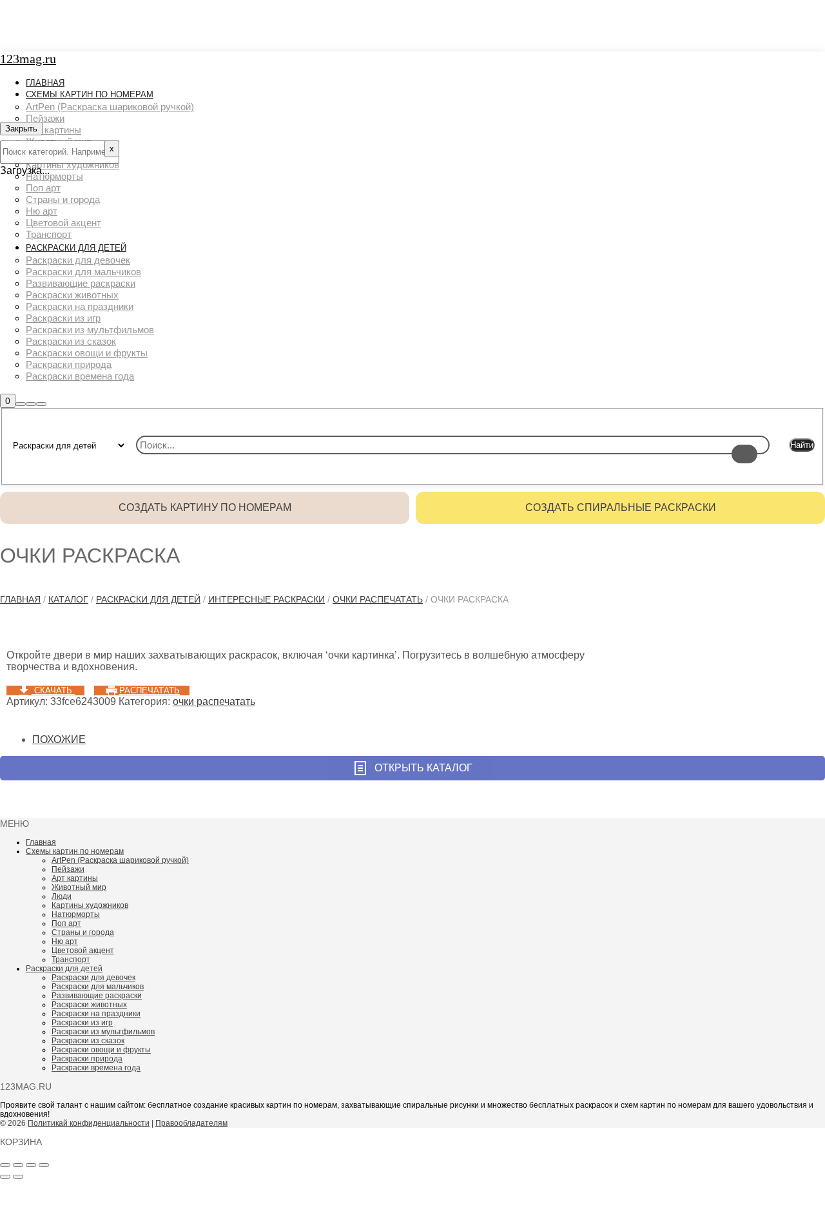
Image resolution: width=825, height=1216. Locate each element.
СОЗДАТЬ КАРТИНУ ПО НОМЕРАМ (205, 507)
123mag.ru (28, 59)
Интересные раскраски (266, 599)
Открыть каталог (423, 767)
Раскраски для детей (148, 599)
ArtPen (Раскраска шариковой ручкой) (120, 860)
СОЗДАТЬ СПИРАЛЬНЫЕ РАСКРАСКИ (620, 507)
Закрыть (21, 128)
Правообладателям (191, 1123)
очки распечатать (378, 599)
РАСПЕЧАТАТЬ (149, 690)
